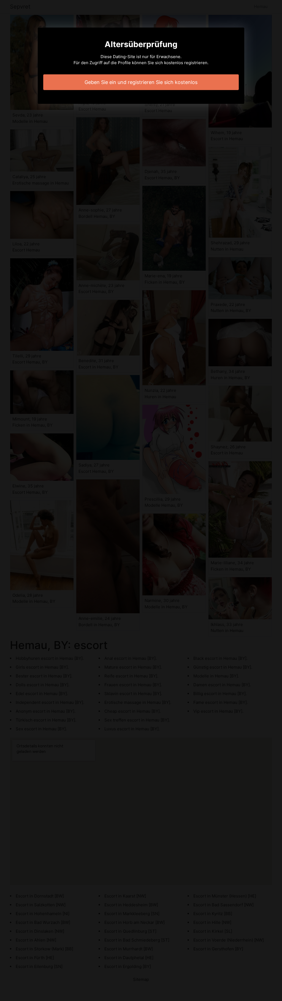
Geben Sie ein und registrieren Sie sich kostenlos (141, 82)
